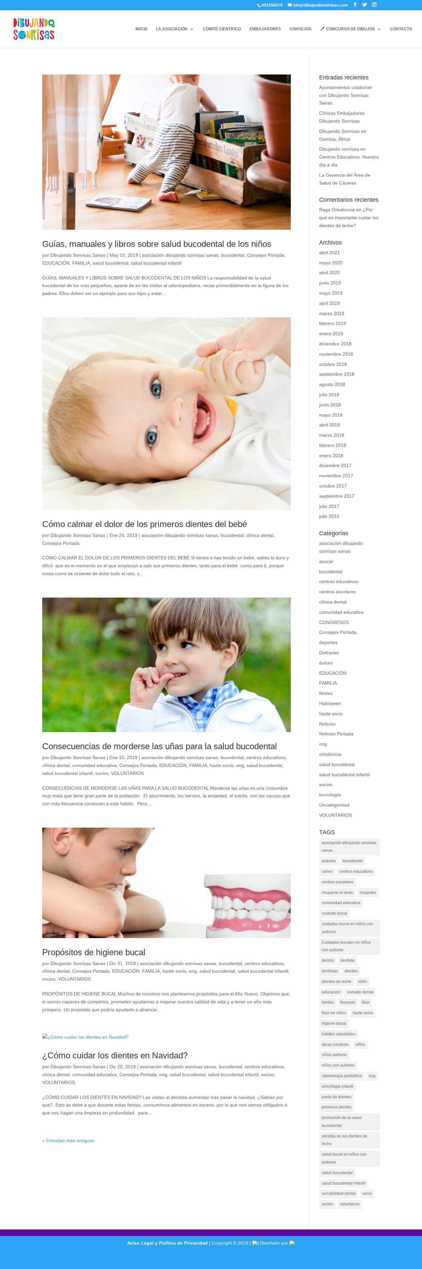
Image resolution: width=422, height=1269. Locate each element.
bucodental (232, 255)
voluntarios (350, 1204)
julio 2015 (329, 516)
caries (327, 871)
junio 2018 (330, 404)
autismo (329, 861)
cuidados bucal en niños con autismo (347, 928)
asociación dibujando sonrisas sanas (180, 255)
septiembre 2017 (336, 496)
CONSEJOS (300, 29)
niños (360, 1044)
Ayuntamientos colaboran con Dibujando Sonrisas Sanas (345, 95)
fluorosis (347, 1002)
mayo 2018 (331, 415)
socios (101, 773)
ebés (362, 981)
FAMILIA (81, 263)
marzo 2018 (331, 435)
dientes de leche (336, 981)
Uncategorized (334, 805)
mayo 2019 (331, 293)
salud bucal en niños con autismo (344, 1158)
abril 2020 (329, 272)
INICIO (141, 29)
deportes (328, 642)
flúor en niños (334, 1013)
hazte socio (221, 765)
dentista (347, 960)
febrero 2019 (332, 323)
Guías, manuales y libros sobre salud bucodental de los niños (156, 244)
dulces (326, 662)
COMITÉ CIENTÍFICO (222, 29)
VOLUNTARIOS (127, 773)
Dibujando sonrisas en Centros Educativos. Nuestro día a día (349, 156)
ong (240, 765)
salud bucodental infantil (156, 263)
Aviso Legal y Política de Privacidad (167, 1243)
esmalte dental (360, 992)
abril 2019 (329, 303)
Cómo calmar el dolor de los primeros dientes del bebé (144, 524)
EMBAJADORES (265, 29)
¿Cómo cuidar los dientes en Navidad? (115, 1055)
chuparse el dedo (337, 892)
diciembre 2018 (335, 343)
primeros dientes (337, 1107)
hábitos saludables (339, 1034)
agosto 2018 (332, 384)
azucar (326, 561)
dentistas (330, 971)
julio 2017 (329, 506)
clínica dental (260, 535)
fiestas (326, 693)
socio (367, 1193)
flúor (366, 1002)
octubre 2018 (333, 364)
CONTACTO (401, 29)
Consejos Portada (265, 255)
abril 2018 (329, 425)
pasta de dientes (336, 1097)
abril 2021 (329, 252)
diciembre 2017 (335, 465)
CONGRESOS (334, 622)
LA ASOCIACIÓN (172, 29)
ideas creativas (335, 1044)
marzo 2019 (331, 313)
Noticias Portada (336, 733)
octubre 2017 (333, 485)
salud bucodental (110, 263)
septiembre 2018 (336, 374)
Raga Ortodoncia (337, 209)
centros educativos (266, 757)
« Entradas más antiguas (68, 1140)
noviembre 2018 (336, 354)
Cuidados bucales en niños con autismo (346, 946)
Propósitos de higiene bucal (93, 952)
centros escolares (337, 591)
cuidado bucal (334, 913)
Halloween (330, 703)
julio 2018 (329, 394)
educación (331, 992)
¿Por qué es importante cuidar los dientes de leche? (348, 217)
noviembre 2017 (336, 475)
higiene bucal (334, 1023)
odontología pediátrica (342, 1076)
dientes (351, 971)
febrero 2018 (332, 445)
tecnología (330, 794)
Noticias (327, 723)
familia (328, 1002)
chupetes (368, 892)
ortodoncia (330, 754)
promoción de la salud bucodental (342, 1121)
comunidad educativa (94, 765)
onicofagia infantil (337, 1086)
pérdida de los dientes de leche (344, 1140)
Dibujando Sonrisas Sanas (78, 255)
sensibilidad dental (339, 1193)
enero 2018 (331, 455)
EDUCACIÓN (56, 263)
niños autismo (334, 1054)
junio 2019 (330, 282)
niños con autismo (338, 1065)
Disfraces (329, 652)
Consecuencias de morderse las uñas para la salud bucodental (159, 746)
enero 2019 (331, 333)
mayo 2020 (331, 262)
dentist (328, 960)
